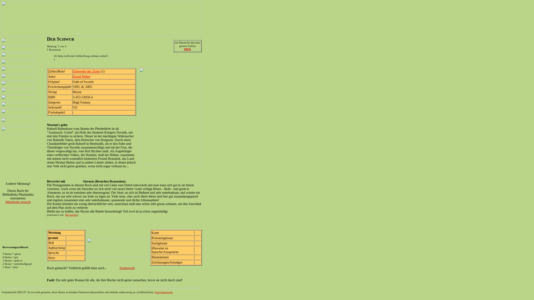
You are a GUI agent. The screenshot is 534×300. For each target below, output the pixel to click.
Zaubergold (127, 268)
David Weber (81, 76)
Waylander (71, 214)
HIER (187, 49)
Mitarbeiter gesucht (18, 202)
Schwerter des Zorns (86, 71)
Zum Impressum (164, 292)
